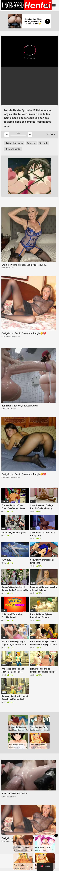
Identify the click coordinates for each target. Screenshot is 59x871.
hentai (32, 143)
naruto (45, 143)
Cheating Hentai (15, 143)
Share (52, 134)
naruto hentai (14, 149)
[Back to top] (54, 865)
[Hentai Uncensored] (26, 5)
